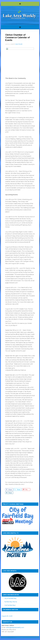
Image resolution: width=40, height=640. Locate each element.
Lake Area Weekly (19, 14)
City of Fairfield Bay (10, 598)
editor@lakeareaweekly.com (15, 627)
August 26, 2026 (7, 616)
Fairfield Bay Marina (10, 602)
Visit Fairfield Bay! (10, 605)
